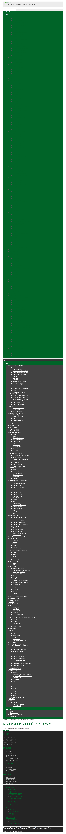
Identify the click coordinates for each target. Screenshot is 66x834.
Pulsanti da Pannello (19, 316)
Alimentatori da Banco (19, 52)
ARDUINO (12, 57)
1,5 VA (14, 338)
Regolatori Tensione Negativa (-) (23, 325)
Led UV (15, 244)
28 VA (14, 345)
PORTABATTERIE (14, 249)
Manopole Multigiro (19, 219)
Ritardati (15, 198)
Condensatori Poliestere (20, 25)
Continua (6, 730)
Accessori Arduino (18, 59)
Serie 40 (15, 100)
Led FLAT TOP (17, 237)
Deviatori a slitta (18, 302)
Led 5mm (15, 230)
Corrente (15, 283)
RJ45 (14, 161)
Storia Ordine (14, 713)
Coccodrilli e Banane (19, 135)
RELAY (11, 256)
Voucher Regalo (14, 811)
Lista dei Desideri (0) (22, 4)
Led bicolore (16, 235)
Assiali (14, 214)
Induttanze (16, 27)
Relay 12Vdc (16, 262)
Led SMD (15, 242)
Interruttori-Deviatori (19, 311)
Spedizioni (9, 753)
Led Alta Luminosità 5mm (20, 234)
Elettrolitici (16, 122)
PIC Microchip (17, 98)
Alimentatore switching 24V (21, 50)
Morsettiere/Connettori (20, 33)
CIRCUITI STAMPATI (15, 105)
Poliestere (16, 129)
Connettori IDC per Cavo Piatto (22, 140)
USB (14, 165)
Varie (14, 41)
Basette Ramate (17, 112)
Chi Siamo (9, 751)
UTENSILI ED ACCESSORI (16, 348)
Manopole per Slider (19, 223)
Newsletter (13, 716)
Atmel (14, 85)
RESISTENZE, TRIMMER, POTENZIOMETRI (22, 269)
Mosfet (15, 323)
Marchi (11, 809)
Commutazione (17, 20)
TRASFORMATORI (14, 334)
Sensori (15, 38)
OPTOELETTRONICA (15, 225)
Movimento (16, 286)
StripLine (15, 163)
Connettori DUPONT (19, 138)
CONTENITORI (13, 167)
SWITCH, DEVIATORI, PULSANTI (19, 297)
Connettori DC (17, 137)
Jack (14, 152)
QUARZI (11, 253)
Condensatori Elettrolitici (20, 22)
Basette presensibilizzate (20, 110)
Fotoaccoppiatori (18, 91)
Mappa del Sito (10, 771)
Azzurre (15, 204)
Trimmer (15, 272)
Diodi (14, 179)
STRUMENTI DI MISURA (16, 295)
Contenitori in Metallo (19, 172)
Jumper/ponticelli (18, 115)
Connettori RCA (17, 145)
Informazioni (10, 787)
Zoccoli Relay (16, 267)
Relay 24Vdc (16, 264)
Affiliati (11, 813)
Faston (15, 151)
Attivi (14, 18)
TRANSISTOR (13, 322)
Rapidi (14, 196)
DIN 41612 (16, 149)
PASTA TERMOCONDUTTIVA (18, 248)
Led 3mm (15, 228)
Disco (14, 121)
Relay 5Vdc (16, 260)
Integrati (15, 29)
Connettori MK (17, 144)
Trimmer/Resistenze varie (20, 40)
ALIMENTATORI (14, 45)
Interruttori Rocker (18, 308)
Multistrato (16, 128)
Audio (14, 87)
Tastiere (15, 318)
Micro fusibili (17, 200)
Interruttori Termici (19, 309)
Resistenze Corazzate (19, 276)
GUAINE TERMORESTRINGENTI (19, 202)
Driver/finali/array (18, 89)
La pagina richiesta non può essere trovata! (21, 720)
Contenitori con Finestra (20, 168)
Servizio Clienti (10, 801)
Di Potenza (16, 216)
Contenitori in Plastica (19, 174)
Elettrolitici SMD (17, 124)
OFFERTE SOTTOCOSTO (16, 17)
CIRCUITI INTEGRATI (15, 84)
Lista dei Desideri (11, 781)
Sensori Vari (16, 290)
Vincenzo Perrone (16, 831)
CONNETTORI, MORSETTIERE (18, 131)
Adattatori (16, 353)
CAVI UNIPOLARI (14, 80)
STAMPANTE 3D (14, 293)
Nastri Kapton (17, 66)
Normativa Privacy (11, 757)
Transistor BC (17, 329)
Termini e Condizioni (12, 758)
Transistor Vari (17, 331)
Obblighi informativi (12, 760)
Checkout (32, 4)
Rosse (14, 209)
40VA (14, 346)
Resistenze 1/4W (18, 34)
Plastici (15, 193)
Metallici (15, 191)
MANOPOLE (13, 218)
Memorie (15, 94)
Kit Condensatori (18, 126)
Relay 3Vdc (16, 258)
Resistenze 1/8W (18, 36)
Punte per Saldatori (18, 68)
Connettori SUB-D (18, 147)
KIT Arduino (16, 61)
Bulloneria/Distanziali (19, 43)
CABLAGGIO (13, 78)
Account (12, 711)
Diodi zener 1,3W (18, 181)
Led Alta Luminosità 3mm (20, 232)
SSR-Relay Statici (18, 265)
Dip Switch (16, 304)
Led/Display (16, 31)
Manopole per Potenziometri (21, 221)
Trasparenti (16, 211)
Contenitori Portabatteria (20, 175)
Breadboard (16, 114)
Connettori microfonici (19, 142)
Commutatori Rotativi (19, 301)
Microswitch (16, 313)
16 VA (14, 341)
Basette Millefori (18, 108)
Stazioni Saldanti (18, 71)
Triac (14, 332)
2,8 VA (14, 343)
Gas (14, 285)
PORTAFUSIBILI (14, 251)
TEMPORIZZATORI (15, 320)
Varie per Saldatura (18, 73)
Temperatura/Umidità (19, 292)
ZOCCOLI (12, 352)
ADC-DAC (15, 103)
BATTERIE (12, 75)
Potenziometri (17, 274)
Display (15, 226)
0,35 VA (15, 336)
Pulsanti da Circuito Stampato (22, 315)
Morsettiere (16, 154)
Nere (14, 207)
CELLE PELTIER (14, 82)
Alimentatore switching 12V (21, 48)
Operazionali (16, 96)
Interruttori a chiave (19, 306)
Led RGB (15, 241)
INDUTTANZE (13, 212)
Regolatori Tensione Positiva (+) (22, 327)
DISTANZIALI (13, 189)
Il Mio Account (10, 778)
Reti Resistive (17, 278)
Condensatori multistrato (20, 24)
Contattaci (9, 767)
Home (4, 360)
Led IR (14, 239)
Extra (7, 808)
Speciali (11, 815)
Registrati (11, 4)
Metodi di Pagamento (12, 755)
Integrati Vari (17, 92)
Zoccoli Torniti (17, 357)
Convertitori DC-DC (18, 55)
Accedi (5, 4)
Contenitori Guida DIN (19, 170)
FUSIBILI (12, 195)
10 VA (14, 339)
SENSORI (12, 281)
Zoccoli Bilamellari (18, 355)
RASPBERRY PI (13, 255)
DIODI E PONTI (14, 177)
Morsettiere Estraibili (19, 156)
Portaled (15, 246)
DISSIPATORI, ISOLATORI (17, 188)
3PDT (14, 299)
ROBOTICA (12, 279)
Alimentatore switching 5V (20, 47)
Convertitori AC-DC (18, 54)
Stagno (15, 70)
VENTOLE (12, 350)
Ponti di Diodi (17, 186)
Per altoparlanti (17, 158)
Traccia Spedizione (12, 769)
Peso (14, 288)
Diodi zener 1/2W (18, 182)
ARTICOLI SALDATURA (16, 64)
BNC (14, 133)
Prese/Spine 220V (18, 159)
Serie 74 (15, 101)
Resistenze (16, 271)
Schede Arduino (17, 62)
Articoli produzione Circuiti (21, 107)
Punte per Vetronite (19, 117)
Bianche (15, 205)
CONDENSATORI (14, 119)
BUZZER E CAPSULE (15, 77)
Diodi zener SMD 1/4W (19, 184)
